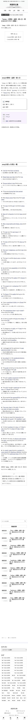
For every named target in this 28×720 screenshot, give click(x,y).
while (8, 350)
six (8, 318)
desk (13, 429)
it (20, 206)
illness (17, 224)
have (21, 214)
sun (2, 243)
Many (4, 214)
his (2, 270)
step (2, 429)
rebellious (13, 452)
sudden (10, 378)
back (10, 409)
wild (16, 407)
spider (15, 278)
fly (14, 379)
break (2, 430)
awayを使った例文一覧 (13, 39)
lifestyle (19, 452)
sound (11, 419)
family (17, 170)
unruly (11, 198)
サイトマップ (21, 713)
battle (11, 224)
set (4, 243)
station (9, 183)
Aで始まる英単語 (15, 14)
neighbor (19, 419)
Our (4, 358)
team (4, 440)
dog (13, 177)
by (25, 268)
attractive (16, 286)
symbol (20, 450)
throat (21, 302)
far (6, 170)
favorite (11, 214)
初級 (7, 121)
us (13, 368)
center (13, 360)
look (2, 288)
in (17, 302)
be (5, 191)
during (11, 191)
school (7, 358)
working (10, 427)
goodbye (13, 340)
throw (5, 93)
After (4, 224)
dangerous (12, 250)
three (22, 318)
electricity (4, 350)
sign (6, 232)
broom (23, 278)
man (6, 250)
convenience (8, 310)
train (6, 206)
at (10, 278)
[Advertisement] (14, 58)
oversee (24, 438)
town (16, 232)
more (2, 452)
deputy (17, 438)
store (13, 310)
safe (6, 419)
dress (17, 454)
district (22, 358)
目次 (12, 34)
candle (14, 294)
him (5, 252)
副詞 (22, 14)
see (7, 407)
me (22, 177)
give (16, 318)
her (11, 397)
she (21, 224)
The (4, 183)
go (13, 90)
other (2, 199)
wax (2, 296)
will (20, 438)
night (13, 328)
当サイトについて (21, 711)
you (5, 407)
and (13, 206)
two (14, 183)
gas (6, 183)
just (18, 310)
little (22, 429)
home (17, 417)
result (6, 450)
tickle (14, 302)
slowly (17, 409)
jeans (10, 450)
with (14, 224)
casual (6, 452)
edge (8, 370)
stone (21, 310)
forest (11, 330)
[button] (25, 521)
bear (10, 407)
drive (23, 206)
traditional (12, 454)
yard (24, 419)
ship (6, 242)
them (10, 379)
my (14, 170)
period (20, 191)
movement (15, 378)
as (23, 242)
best (20, 328)
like (23, 427)
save (22, 348)
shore (21, 242)
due (15, 258)
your (11, 177)
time (17, 191)
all (10, 348)
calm (5, 409)
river (6, 258)
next (13, 232)
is (11, 183)
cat (6, 378)
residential (17, 358)
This (4, 250)
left (8, 320)
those (7, 198)
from (11, 170)
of (6, 214)
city (10, 360)
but (20, 417)
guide (6, 368)
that (14, 191)
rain (19, 258)
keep (8, 177)
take (18, 429)
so (16, 250)
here (12, 312)
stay (22, 250)
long (8, 224)
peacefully (14, 268)
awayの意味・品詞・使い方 (14, 37)
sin (26, 397)
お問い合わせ (7, 713)
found (2, 419)
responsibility (16, 397)
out (20, 294)
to (17, 258)
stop (16, 427)
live (4, 170)
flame (6, 294)
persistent (10, 302)
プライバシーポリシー (14, 715)
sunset (7, 286)
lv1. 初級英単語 (6, 14)
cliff (15, 370)
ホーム (7, 711)
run (9, 399)
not (7, 399)
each (23, 198)
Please (4, 177)
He (3, 268)
